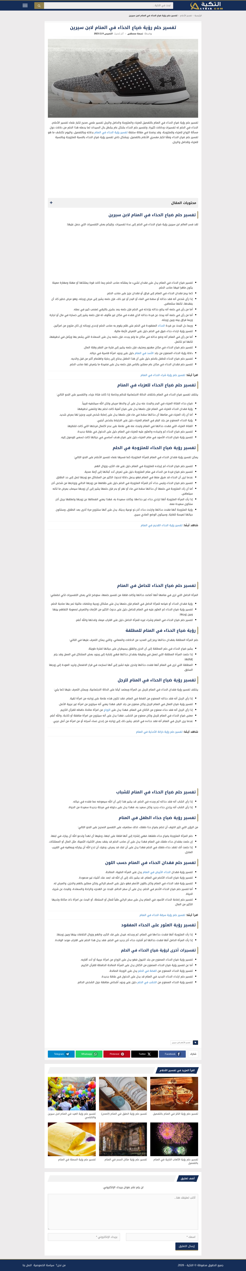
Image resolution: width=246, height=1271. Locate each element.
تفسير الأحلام (186, 15)
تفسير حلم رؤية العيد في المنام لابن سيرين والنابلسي (72, 1115)
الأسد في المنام (144, 353)
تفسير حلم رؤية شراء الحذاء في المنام (163, 375)
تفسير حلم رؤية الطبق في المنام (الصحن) (124, 1113)
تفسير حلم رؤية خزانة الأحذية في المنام (159, 731)
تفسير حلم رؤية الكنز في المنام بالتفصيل (175, 1113)
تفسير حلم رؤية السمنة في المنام (77, 1159)
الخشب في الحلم (147, 982)
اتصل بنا (27, 1265)
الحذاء (161, 325)
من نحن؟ (61, 1265)
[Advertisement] (123, 172)
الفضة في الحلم (147, 970)
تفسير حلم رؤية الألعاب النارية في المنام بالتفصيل (175, 1161)
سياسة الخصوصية (43, 1265)
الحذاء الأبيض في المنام (157, 872)
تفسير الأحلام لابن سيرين (181, 1042)
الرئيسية (198, 15)
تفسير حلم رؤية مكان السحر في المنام (126, 1159)
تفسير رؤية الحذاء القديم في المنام (161, 525)
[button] (123, 203)
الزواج (107, 709)
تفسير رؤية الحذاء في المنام (111, 132)
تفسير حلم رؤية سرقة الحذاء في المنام (162, 915)
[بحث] (39, 5)
